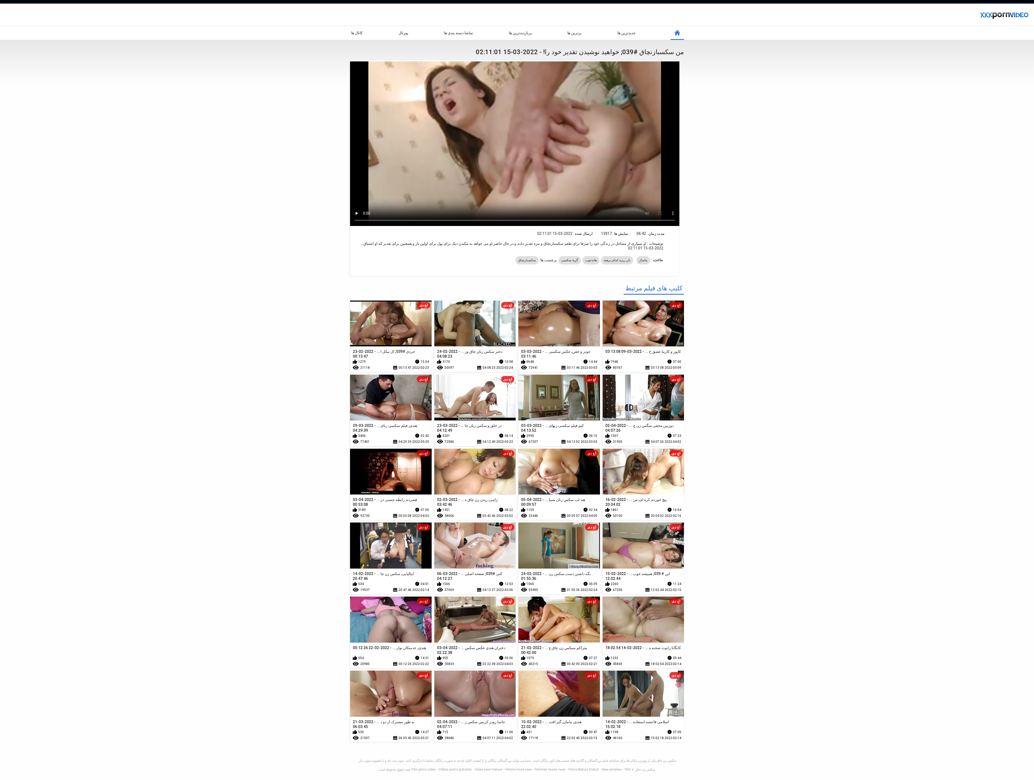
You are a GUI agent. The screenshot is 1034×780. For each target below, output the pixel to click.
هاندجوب (591, 260)
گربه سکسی (569, 260)
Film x (629, 769)
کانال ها (357, 33)
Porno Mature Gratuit (583, 769)
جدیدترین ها (626, 33)
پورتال (403, 33)
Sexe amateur (612, 769)
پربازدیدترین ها (520, 33)
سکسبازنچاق (527, 260)
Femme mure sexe (518, 769)
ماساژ (643, 260)
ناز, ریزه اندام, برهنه (617, 260)
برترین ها (574, 33)
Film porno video (423, 769)
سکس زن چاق (645, 769)
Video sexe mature (488, 769)
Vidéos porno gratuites (455, 769)
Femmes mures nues (550, 769)
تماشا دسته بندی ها (458, 33)
